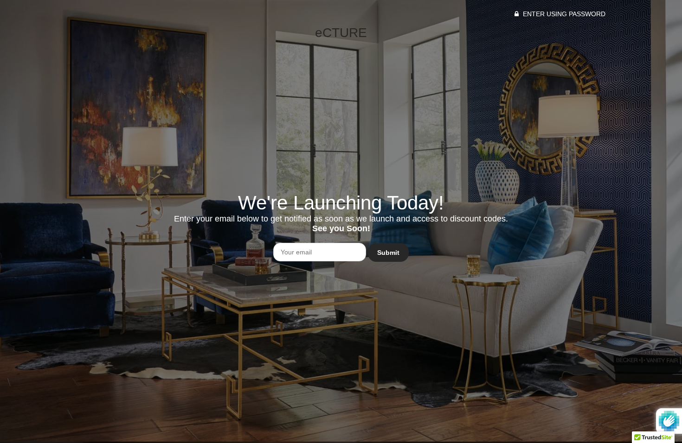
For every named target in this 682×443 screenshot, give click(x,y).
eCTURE (341, 32)
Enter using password (563, 14)
